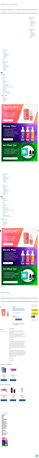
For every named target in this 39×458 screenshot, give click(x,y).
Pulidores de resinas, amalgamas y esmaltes (8, 210)
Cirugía (3, 96)
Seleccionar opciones (13, 400)
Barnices (4, 78)
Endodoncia (31, 20)
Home (3, 199)
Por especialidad (32, 18)
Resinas (4, 89)
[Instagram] (34, 317)
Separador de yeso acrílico (6, 92)
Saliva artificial (4, 90)
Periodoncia (31, 25)
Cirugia (31, 19)
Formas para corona (5, 83)
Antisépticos (4, 77)
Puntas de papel (5, 211)
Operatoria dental (32, 21)
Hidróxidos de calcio (5, 84)
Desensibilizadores (5, 205)
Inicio (30, 16)
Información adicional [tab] (3, 331)
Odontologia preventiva (33, 22)
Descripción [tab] (1, 329)
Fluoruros (4, 82)
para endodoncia (11, 85)
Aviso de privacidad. (34, 318)
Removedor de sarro (5, 88)
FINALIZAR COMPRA (14, 4)
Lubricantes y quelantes (5, 85)
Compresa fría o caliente (6, 204)
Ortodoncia (31, 24)
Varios (3, 217)
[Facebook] (32, 317)
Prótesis (31, 26)
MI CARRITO (8, 4)
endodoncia (16, 324)
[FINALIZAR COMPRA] (12, 2)
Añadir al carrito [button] (4, 400)
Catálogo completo (32, 17)
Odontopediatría (32, 23)
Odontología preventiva (5, 99)
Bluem (3, 79)
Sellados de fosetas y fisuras (6, 91)
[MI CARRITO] (6, 2)
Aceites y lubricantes (5, 76)
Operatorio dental (5, 98)
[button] (37, 456)
